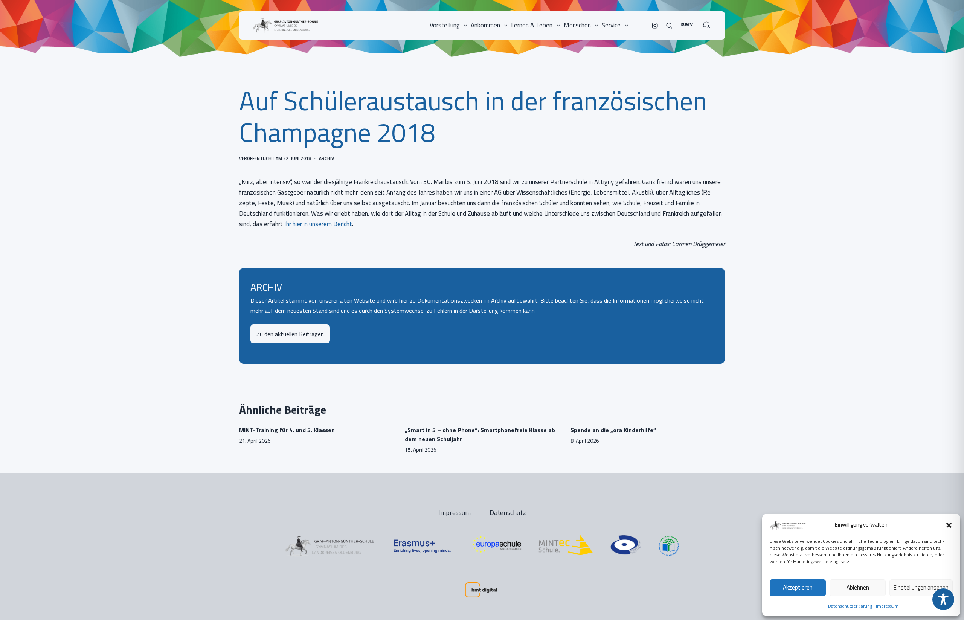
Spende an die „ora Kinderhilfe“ (613, 429)
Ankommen (485, 25)
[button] (949, 525)
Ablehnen (858, 587)
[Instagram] (654, 25)
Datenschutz (508, 512)
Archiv (326, 158)
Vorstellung (445, 25)
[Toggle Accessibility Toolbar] (943, 599)
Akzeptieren (798, 587)
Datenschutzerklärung (850, 605)
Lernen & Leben (531, 25)
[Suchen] (669, 25)
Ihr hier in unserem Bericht (318, 224)
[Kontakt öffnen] (706, 21)
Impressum (887, 605)
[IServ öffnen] (687, 21)
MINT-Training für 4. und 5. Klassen (287, 429)
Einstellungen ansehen (921, 587)
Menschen (577, 25)
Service (611, 25)
